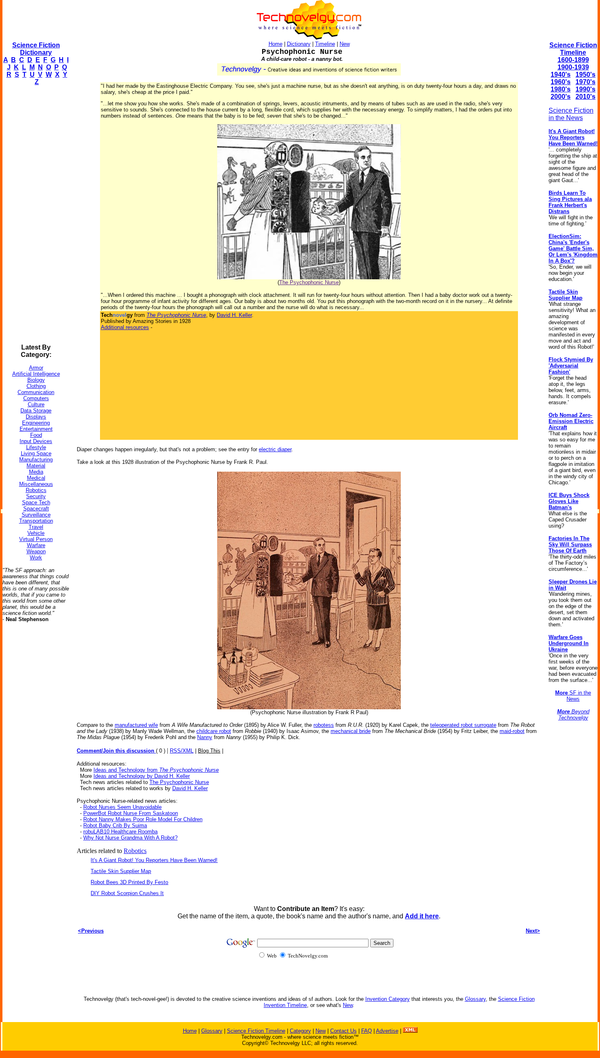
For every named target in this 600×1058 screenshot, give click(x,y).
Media (36, 472)
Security (36, 496)
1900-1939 (573, 67)
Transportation (36, 521)
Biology (36, 380)
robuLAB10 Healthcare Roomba (120, 832)
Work (36, 558)
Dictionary (299, 44)
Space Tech (36, 502)
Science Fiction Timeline (573, 49)
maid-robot (512, 731)
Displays (36, 417)
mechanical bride (351, 731)
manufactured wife (136, 725)
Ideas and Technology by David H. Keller (141, 776)
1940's (561, 74)
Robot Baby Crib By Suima (115, 825)
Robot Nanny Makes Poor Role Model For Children (142, 819)
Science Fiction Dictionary (36, 49)
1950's (586, 74)
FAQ (366, 1031)
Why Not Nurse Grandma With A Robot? (130, 838)
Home (275, 44)
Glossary (475, 999)
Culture (36, 404)
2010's (586, 96)
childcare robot (213, 731)
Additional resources (125, 327)
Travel (36, 527)
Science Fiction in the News (571, 114)
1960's (561, 81)
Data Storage (35, 411)
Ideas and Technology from (156, 770)
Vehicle (35, 533)
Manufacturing (36, 460)
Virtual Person (36, 539)
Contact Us (343, 1031)
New (345, 44)
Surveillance (36, 515)
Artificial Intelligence (36, 374)
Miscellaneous (36, 484)
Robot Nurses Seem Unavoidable (122, 807)
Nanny (204, 737)
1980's (561, 89)
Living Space (36, 453)
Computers (36, 398)
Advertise (387, 1031)
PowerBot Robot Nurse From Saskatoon (130, 813)
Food (36, 435)
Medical (36, 478)
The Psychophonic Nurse (309, 282)
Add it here (422, 916)
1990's (586, 89)
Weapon (36, 551)
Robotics (36, 490)
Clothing (36, 386)
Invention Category (387, 999)
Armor (36, 368)
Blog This (209, 751)
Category (300, 1031)
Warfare (36, 545)
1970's (586, 81)
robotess (323, 725)
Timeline (325, 44)
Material (36, 466)
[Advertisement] (35, 214)
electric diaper (275, 449)
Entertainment (36, 429)
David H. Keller (234, 315)
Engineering (36, 423)
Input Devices (36, 441)
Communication (36, 392)
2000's (561, 96)
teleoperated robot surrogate (463, 725)
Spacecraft (36, 509)
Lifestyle (36, 447)
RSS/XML (181, 751)
